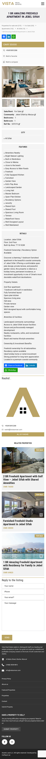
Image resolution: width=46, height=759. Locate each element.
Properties (5, 695)
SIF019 (15, 124)
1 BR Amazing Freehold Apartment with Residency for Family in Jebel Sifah (22, 566)
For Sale (18, 111)
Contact (4, 701)
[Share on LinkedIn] (9, 37)
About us (5, 684)
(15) (21, 29)
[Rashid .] (23, 402)
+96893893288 (11, 50)
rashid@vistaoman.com (13, 430)
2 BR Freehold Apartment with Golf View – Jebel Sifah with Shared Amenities (23, 480)
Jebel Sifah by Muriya (25, 114)
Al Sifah (8, 138)
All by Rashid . (23, 434)
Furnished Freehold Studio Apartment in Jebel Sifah (18, 522)
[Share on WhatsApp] (13, 37)
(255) (29, 26)
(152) (8, 29)
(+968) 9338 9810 (12, 665)
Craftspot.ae (6, 755)
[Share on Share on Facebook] (4, 37)
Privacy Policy (6, 679)
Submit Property (7, 707)
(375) (11, 26)
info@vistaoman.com (13, 670)
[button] (40, 82)
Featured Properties (8, 690)
